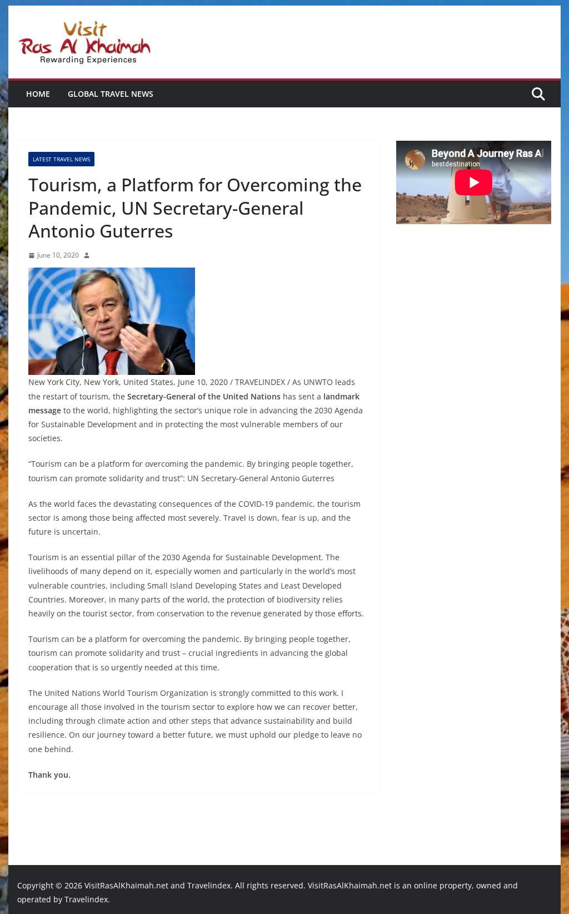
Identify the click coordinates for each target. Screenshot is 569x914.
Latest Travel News (61, 159)
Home (38, 93)
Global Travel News (110, 93)
